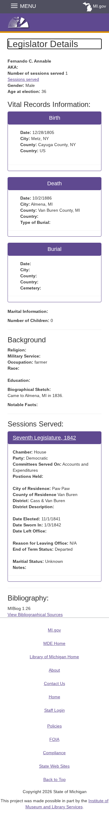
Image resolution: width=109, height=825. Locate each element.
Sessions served (23, 79)
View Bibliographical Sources (35, 614)
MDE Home (54, 643)
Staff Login (54, 710)
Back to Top (54, 779)
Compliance (54, 752)
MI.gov (99, 6)
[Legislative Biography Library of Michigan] (54, 21)
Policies (54, 726)
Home (54, 696)
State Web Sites (54, 766)
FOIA (54, 739)
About (54, 670)
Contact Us (54, 683)
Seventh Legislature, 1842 (44, 438)
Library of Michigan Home (54, 656)
